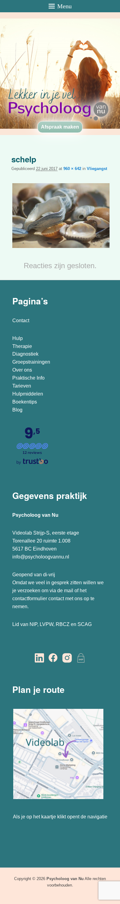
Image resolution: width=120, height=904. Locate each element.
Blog (18, 409)
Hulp (18, 338)
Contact (20, 320)
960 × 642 (72, 168)
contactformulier (29, 598)
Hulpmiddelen (27, 393)
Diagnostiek (25, 354)
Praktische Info (28, 378)
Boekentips (24, 401)
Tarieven (21, 385)
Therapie (22, 346)
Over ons (22, 370)
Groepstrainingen (31, 362)
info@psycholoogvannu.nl (40, 556)
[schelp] (60, 247)
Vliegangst (97, 168)
